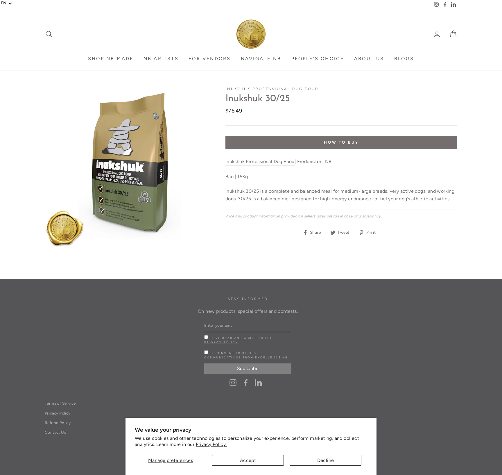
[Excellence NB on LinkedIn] (258, 382)
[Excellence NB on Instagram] (233, 382)
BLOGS (404, 58)
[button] (6, 3)
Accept (248, 460)
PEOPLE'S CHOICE (317, 58)
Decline (325, 460)
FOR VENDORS (210, 58)
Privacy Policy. (211, 444)
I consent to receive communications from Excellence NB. (246, 355)
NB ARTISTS (161, 58)
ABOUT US (369, 58)
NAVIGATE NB (261, 58)
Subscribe (248, 368)
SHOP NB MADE (110, 58)
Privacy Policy (221, 342)
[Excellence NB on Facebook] (245, 382)
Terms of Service (60, 403)
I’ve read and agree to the (238, 340)
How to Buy (341, 142)
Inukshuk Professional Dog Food (272, 89)
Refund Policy (58, 422)
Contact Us (55, 432)
